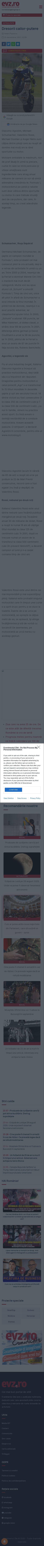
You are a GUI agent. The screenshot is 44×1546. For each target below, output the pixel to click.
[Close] (39, 748)
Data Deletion (9, 798)
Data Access (22, 798)
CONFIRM (13, 790)
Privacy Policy (35, 798)
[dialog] (22, 773)
